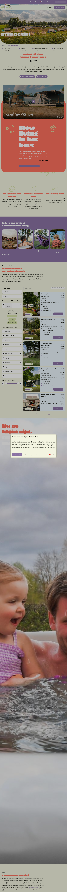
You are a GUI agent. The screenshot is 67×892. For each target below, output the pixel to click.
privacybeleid (17, 449)
